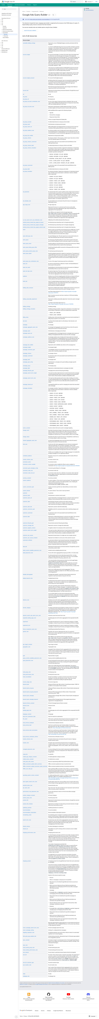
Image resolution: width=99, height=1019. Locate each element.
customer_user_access (28, 535)
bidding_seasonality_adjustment (30, 299)
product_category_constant (29, 795)
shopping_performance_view (29, 832)
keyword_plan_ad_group (28, 688)
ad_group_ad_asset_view (28, 106)
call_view (25, 321)
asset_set (25, 263)
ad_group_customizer (27, 165)
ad (23, 94)
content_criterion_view (28, 459)
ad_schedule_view (27, 200)
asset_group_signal (27, 253)
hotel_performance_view (28, 674)
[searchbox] (9, 9)
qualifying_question (27, 807)
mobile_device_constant (28, 759)
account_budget (26, 54)
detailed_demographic (28, 574)
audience (25, 276)
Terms (21, 1016)
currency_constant (27, 478)
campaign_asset (26, 330)
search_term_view (27, 819)
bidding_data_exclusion (28, 287)
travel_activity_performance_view (30, 949)
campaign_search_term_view (29, 378)
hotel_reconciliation (27, 676)
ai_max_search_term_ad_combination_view (32, 219)
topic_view (25, 945)
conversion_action (27, 461)
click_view (25, 444)
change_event (26, 430)
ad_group (25, 96)
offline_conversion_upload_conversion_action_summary (35, 766)
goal (24, 655)
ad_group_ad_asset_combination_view (31, 101)
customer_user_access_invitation (30, 537)
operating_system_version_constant (31, 775)
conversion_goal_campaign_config (30, 468)
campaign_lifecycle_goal (28, 370)
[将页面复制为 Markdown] (53, 15)
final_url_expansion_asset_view (30, 629)
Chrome (42, 1010)
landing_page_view (27, 710)
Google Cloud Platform (58, 1010)
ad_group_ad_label (27, 121)
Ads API (12, 2)
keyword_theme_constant (28, 703)
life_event (25, 718)
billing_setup (25, 317)
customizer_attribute (27, 540)
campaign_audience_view (28, 337)
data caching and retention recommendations (40, 19)
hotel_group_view (27, 672)
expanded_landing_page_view (29, 617)
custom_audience (27, 480)
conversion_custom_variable (29, 464)
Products (28, 11)
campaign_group (26, 365)
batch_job (25, 281)
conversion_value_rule (28, 470)
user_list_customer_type (28, 962)
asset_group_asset (27, 243)
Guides (3, 4)
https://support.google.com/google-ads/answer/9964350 (67, 465)
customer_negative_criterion (29, 527)
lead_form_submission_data (29, 716)
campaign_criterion (27, 353)
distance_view (26, 599)
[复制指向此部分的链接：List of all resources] (38, 36)
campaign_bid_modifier (28, 344)
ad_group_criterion (27, 137)
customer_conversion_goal (29, 509)
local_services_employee (28, 722)
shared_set (25, 828)
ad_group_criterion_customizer (30, 141)
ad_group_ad (26, 99)
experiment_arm (26, 625)
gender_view (25, 631)
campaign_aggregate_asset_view (30, 327)
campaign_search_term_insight (30, 372)
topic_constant (26, 940)
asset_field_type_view (28, 236)
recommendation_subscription (29, 812)
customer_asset (26, 495)
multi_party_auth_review (28, 761)
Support (35, 4)
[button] (9, 20)
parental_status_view (27, 785)
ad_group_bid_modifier (28, 135)
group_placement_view (28, 660)
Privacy (25, 1016)
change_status (26, 436)
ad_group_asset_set (27, 126)
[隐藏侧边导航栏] (16, 1016)
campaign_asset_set (27, 333)
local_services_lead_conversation (30, 730)
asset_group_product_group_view (30, 251)
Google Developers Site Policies (41, 984)
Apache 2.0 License (23, 984)
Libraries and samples (20, 4)
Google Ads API (35, 11)
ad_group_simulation (27, 171)
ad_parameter (26, 191)
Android (36, 1010)
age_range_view (26, 204)
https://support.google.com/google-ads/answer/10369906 (60, 304)
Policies (29, 4)
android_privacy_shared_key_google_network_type (34, 227)
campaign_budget (27, 347)
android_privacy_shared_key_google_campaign (33, 224)
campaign (25, 324)
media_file (25, 754)
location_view (26, 742)
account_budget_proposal (28, 77)
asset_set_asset (26, 267)
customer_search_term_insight (30, 530)
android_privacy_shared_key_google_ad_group (33, 222)
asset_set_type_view (27, 271)
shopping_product (27, 860)
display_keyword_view (28, 578)
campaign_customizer (28, 355)
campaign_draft (26, 359)
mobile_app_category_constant (30, 756)
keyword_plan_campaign (28, 695)
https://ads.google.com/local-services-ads (62, 727)
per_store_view (26, 787)
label (24, 707)
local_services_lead (27, 725)
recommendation (26, 810)
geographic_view (26, 646)
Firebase (49, 1010)
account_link (25, 90)
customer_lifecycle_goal (28, 523)
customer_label (26, 516)
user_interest (26, 952)
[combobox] (76, 1)
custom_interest (26, 490)
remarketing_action (27, 814)
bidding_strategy (26, 306)
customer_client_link (27, 506)
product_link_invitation (28, 803)
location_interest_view (28, 739)
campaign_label (26, 368)
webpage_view (26, 976)
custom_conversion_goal (28, 486)
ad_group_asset (26, 124)
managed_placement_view (29, 749)
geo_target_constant (27, 644)
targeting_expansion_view (28, 932)
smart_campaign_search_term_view (31, 927)
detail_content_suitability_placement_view (32, 550)
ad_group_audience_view (28, 130)
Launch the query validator (30, 30)
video (24, 973)
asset (24, 229)
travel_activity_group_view (28, 947)
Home (23, 11)
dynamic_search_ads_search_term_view (32, 615)
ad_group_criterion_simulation (29, 147)
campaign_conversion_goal (29, 349)
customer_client (26, 501)
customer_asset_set (27, 497)
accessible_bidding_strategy (29, 43)
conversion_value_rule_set (28, 472)
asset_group (25, 239)
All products (68, 1010)
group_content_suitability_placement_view (32, 658)
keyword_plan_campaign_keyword (30, 699)
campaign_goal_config (28, 362)
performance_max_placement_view (31, 791)
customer (25, 493)
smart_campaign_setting (28, 930)
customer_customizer (27, 512)
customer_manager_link (28, 525)
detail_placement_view (28, 552)
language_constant (27, 714)
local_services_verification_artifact (30, 736)
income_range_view (27, 681)
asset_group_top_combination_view (31, 261)
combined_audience (27, 455)
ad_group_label (26, 169)
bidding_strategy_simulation (29, 308)
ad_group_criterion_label (28, 145)
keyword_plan (26, 684)
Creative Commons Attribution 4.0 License (56, 982)
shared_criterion (26, 826)
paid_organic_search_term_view (30, 781)
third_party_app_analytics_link (29, 936)
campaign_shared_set (28, 384)
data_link (25, 546)
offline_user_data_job (27, 768)
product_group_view (27, 797)
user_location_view (27, 964)
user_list (25, 954)
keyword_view (26, 705)
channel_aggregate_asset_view (30, 440)
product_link (25, 800)
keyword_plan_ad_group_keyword (30, 691)
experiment (25, 621)
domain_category (27, 607)
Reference (9, 4)
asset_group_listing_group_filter (30, 247)
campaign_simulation (27, 388)
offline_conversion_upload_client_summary (32, 763)
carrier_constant (26, 427)
